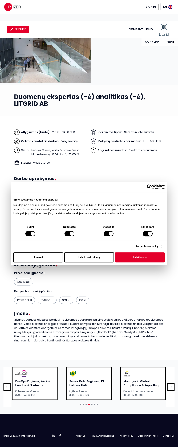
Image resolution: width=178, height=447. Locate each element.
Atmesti (38, 257)
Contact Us (169, 435)
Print (170, 42)
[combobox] (35, 383)
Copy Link (152, 42)
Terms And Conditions (102, 435)
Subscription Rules (148, 435)
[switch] (69, 233)
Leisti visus (140, 257)
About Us (80, 435)
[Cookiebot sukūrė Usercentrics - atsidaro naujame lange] (149, 187)
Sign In (151, 7)
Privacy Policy (126, 435)
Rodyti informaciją (146, 246)
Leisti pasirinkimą (89, 257)
